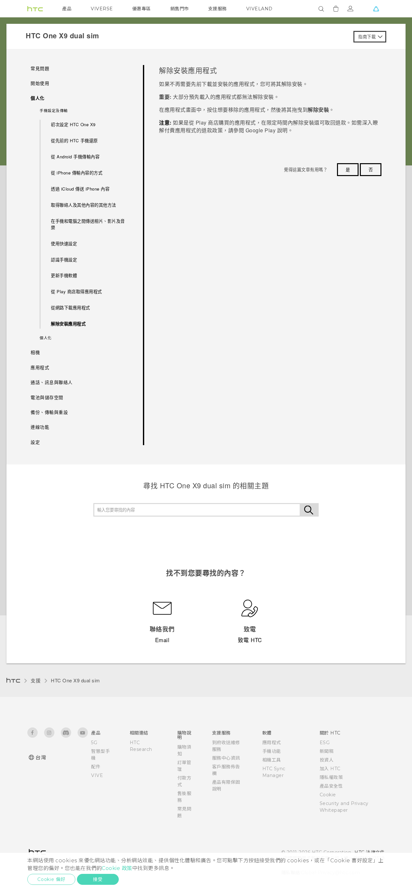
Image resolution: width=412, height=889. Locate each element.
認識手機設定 (64, 260)
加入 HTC (330, 769)
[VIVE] (375, 8)
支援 (36, 680)
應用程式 (271, 742)
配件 (95, 767)
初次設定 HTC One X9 (73, 124)
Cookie (328, 795)
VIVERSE (102, 9)
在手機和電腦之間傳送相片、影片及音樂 (88, 224)
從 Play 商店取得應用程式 (76, 291)
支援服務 (217, 9)
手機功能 (271, 751)
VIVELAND (259, 9)
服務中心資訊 (226, 758)
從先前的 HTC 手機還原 (74, 140)
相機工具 (271, 760)
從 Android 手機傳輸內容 (75, 157)
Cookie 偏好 (51, 879)
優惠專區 (141, 9)
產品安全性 (331, 786)
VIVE (97, 775)
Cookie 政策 (117, 868)
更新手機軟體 (64, 275)
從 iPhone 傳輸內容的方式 (76, 173)
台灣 (40, 757)
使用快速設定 (64, 243)
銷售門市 (179, 9)
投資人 (327, 760)
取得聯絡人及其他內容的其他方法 (83, 205)
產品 (66, 9)
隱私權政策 (331, 777)
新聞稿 (327, 751)
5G (94, 742)
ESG (325, 742)
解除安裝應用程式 (68, 324)
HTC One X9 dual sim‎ (75, 680)
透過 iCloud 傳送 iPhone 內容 (80, 189)
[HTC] (35, 9)
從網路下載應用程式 (70, 307)
